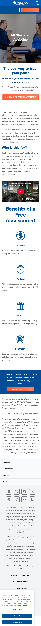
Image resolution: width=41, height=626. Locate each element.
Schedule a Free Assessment (20, 97)
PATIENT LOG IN (10, 10)
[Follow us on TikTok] (17, 499)
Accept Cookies (17, 622)
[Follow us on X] (17, 492)
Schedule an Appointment (20, 389)
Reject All (17, 616)
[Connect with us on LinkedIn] (32, 492)
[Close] (31, 592)
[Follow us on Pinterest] (9, 499)
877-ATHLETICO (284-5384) (20, 575)
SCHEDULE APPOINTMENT (30, 10)
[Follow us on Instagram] (24, 492)
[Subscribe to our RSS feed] (32, 499)
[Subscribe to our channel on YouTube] (24, 499)
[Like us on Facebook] (9, 492)
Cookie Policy (23, 605)
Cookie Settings (17, 609)
